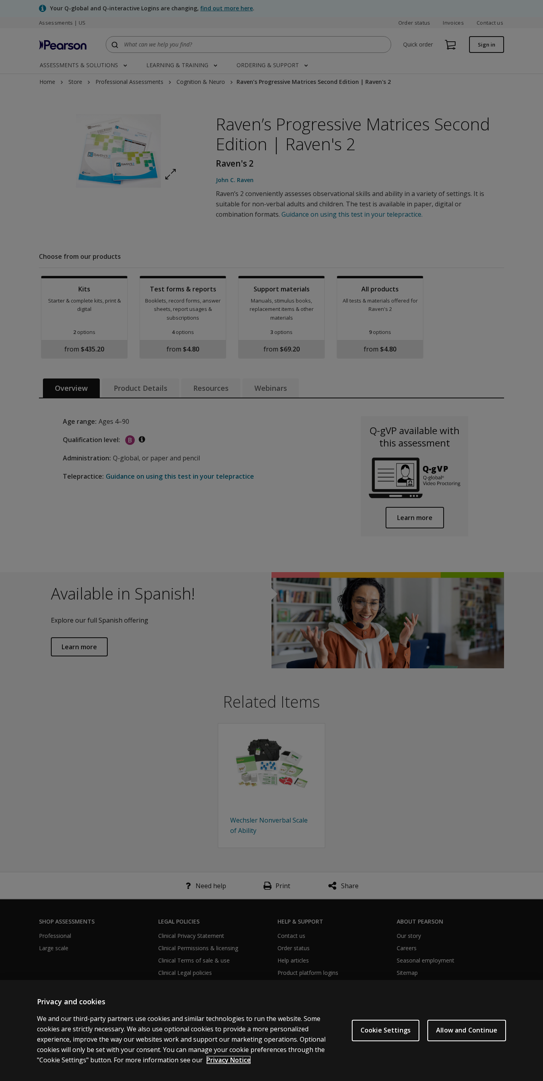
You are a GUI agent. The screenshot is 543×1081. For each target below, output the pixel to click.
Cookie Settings (386, 1030)
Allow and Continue (466, 1030)
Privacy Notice (228, 1060)
